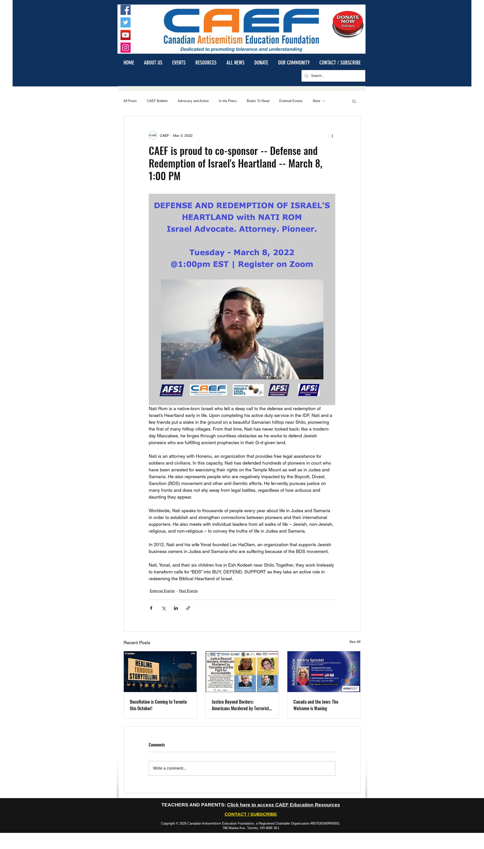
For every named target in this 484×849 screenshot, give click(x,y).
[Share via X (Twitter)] (163, 608)
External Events (291, 101)
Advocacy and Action (193, 101)
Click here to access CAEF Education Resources (283, 804)
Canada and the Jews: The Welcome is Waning (315, 704)
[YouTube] (125, 35)
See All (354, 642)
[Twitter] (125, 22)
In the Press (228, 101)
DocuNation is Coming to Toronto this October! (158, 704)
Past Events (188, 591)
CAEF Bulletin (157, 101)
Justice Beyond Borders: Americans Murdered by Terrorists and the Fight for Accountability (241, 704)
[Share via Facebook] (151, 608)
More (316, 101)
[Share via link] (188, 608)
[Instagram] (125, 48)
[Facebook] (125, 10)
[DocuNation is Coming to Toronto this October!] (160, 671)
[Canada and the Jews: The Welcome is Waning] (323, 671)
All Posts (130, 101)
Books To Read (258, 101)
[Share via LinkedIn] (175, 608)
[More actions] (332, 136)
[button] (153, 62)
